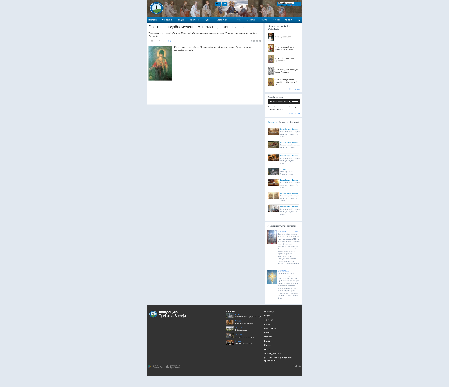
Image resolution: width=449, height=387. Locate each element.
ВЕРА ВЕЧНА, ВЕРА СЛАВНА (289, 232)
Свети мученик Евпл (282, 37)
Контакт (268, 349)
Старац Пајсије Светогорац (244, 337)
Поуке (267, 332)
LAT (224, 4)
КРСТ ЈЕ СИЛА (283, 271)
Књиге (267, 341)
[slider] (295, 101)
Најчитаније (283, 122)
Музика (267, 345)
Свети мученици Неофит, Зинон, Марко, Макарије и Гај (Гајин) (286, 82)
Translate (295, 5)
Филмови (283, 169)
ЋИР (217, 4)
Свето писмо (270, 328)
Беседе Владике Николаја (289, 129)
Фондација (269, 311)
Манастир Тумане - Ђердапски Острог (248, 316)
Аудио (267, 324)
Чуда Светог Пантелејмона (244, 323)
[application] (284, 101)
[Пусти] (271, 102)
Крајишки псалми (241, 330)
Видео (267, 315)
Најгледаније (272, 122)
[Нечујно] (290, 102)
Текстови (268, 320)
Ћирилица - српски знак (243, 343)
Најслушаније (294, 122)
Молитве (268, 337)
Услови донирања (272, 353)
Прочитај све (294, 89)
